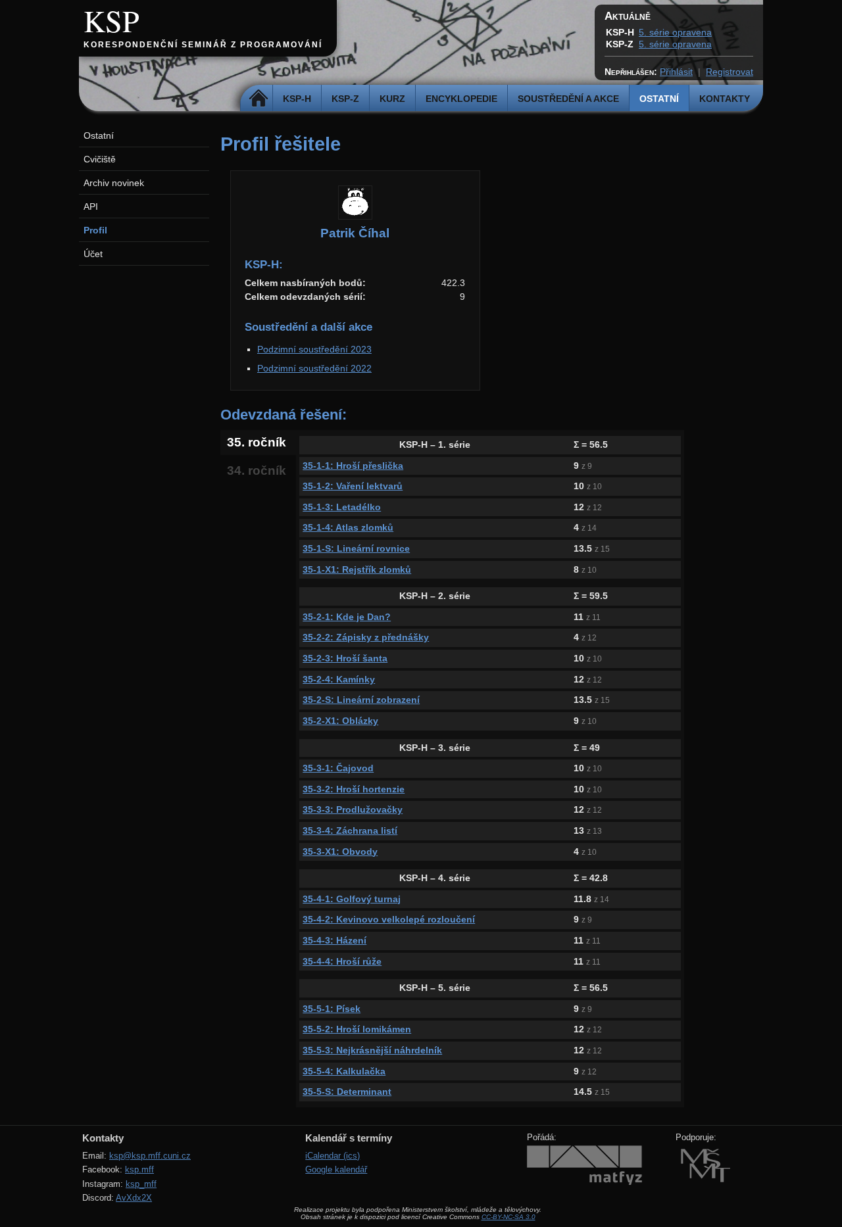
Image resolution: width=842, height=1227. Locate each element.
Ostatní (659, 98)
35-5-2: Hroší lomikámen (357, 1029)
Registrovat (729, 71)
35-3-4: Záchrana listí (350, 830)
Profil (95, 230)
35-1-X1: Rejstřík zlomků (357, 569)
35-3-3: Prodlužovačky (353, 809)
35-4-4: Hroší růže (342, 961)
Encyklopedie (461, 98)
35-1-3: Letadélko (342, 507)
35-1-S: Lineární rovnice (356, 548)
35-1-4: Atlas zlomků (348, 527)
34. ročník (256, 470)
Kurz (392, 98)
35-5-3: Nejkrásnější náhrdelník (372, 1050)
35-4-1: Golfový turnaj (352, 899)
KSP (111, 20)
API (91, 206)
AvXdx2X (134, 1198)
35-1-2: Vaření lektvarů (353, 486)
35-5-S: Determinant (347, 1091)
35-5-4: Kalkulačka (344, 1071)
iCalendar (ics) (332, 1156)
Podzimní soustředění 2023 (314, 349)
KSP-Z (345, 98)
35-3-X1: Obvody (340, 851)
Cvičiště (100, 159)
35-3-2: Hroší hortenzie (354, 789)
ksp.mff (139, 1169)
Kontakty (724, 98)
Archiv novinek (114, 183)
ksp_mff (141, 1184)
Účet (93, 254)
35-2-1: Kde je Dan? (347, 617)
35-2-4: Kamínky (339, 679)
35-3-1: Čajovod (338, 768)
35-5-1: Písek (331, 1008)
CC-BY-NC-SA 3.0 (508, 1216)
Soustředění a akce (568, 98)
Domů (258, 98)
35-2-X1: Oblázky (340, 720)
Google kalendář (336, 1169)
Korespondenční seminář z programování (203, 45)
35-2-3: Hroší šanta (345, 658)
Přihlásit (676, 71)
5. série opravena (675, 32)
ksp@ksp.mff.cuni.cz (150, 1156)
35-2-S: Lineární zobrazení (361, 699)
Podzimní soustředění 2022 (314, 368)
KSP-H (297, 98)
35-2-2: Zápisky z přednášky (366, 637)
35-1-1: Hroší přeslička (353, 465)
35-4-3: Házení (334, 940)
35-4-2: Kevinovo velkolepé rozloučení (389, 919)
